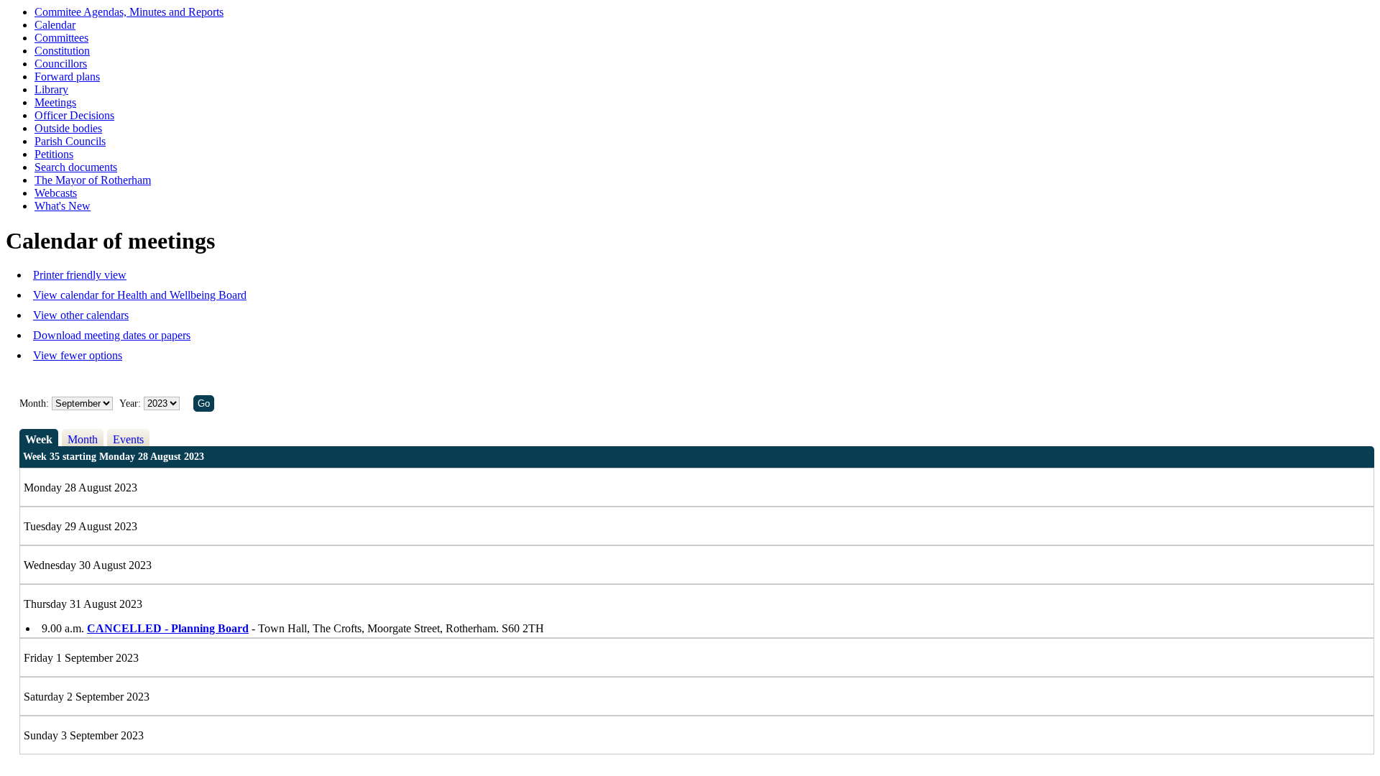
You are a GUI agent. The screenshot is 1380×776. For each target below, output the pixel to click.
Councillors (60, 63)
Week (38, 439)
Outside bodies (68, 128)
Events (128, 439)
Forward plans (67, 76)
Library (51, 89)
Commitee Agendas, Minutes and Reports (129, 12)
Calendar (54, 25)
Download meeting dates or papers (111, 335)
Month (83, 439)
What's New (62, 206)
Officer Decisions (74, 115)
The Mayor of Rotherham (92, 180)
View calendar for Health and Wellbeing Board (140, 295)
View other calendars (81, 315)
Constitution (62, 51)
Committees (61, 38)
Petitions (53, 154)
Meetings (55, 102)
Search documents (75, 167)
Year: (131, 403)
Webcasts (55, 193)
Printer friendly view (79, 275)
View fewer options (77, 355)
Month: (34, 403)
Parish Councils (70, 141)
